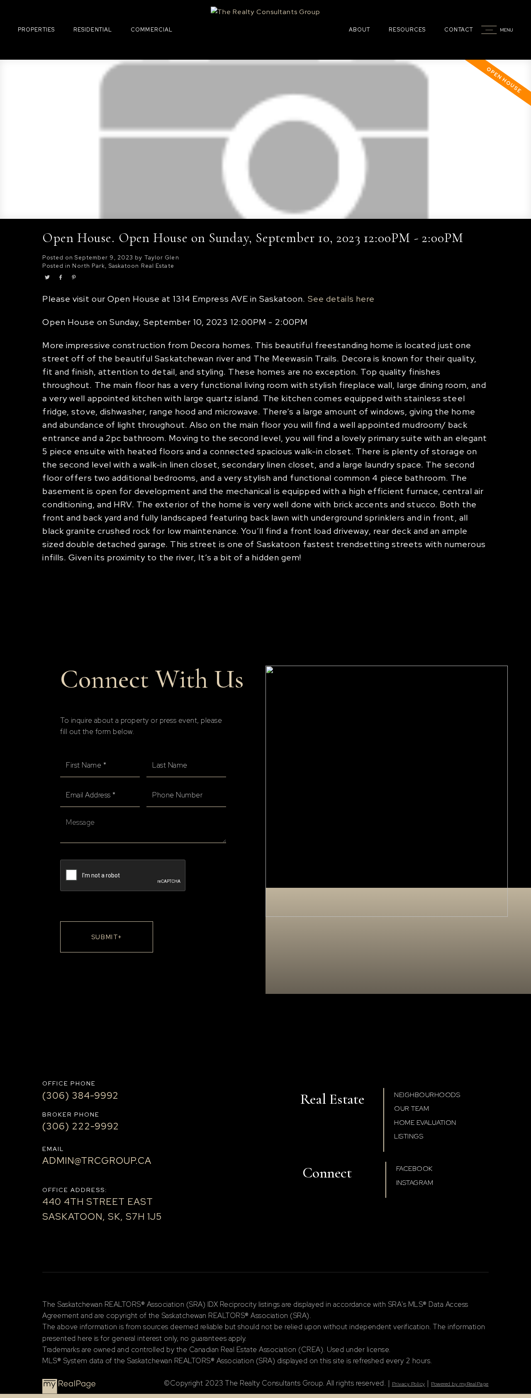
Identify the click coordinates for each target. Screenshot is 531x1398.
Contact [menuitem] (458, 29)
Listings (408, 1136)
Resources (407, 29)
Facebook (414, 1168)
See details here (341, 298)
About (359, 29)
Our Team (411, 1108)
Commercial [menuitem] (152, 29)
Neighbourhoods (427, 1094)
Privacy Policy (408, 1384)
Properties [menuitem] (36, 29)
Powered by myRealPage (460, 1384)
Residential (92, 29)
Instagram (415, 1182)
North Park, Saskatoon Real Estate (123, 265)
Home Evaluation (425, 1122)
